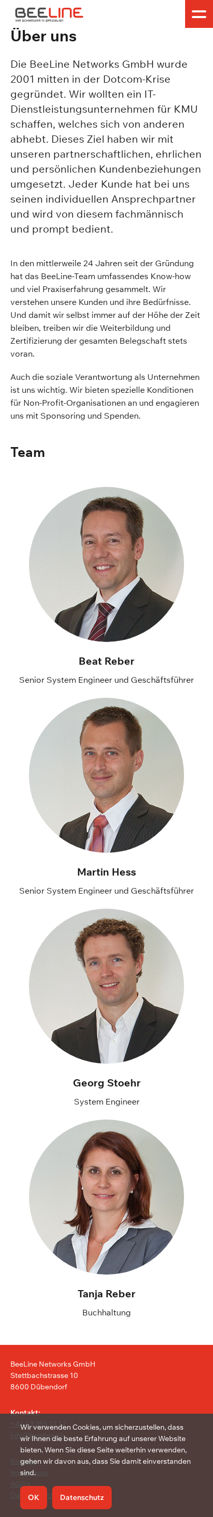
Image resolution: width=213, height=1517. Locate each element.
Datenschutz (82, 1497)
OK (33, 1497)
